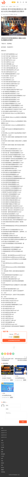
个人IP (4, 376)
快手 (2, 458)
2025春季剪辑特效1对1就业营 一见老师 (20, 378)
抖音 (2, 460)
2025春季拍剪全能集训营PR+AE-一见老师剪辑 (7, 395)
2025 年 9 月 (4, 430)
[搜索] (20, 2)
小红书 (2, 456)
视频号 (2, 469)
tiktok (2, 442)
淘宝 (2, 465)
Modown (15, 474)
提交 (23, 421)
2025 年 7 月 (4, 432)
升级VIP (16, 337)
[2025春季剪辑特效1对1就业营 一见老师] (20, 370)
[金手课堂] (3, 2)
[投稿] (17, 2)
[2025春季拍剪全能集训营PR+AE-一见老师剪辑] (7, 387)
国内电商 (3, 454)
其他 (2, 449)
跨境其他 (3, 472)
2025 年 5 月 (4, 437)
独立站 (2, 467)
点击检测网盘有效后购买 (14, 340)
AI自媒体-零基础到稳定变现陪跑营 (7, 378)
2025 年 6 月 (4, 435)
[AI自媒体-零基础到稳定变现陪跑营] (7, 370)
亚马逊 (2, 447)
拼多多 (2, 463)
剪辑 (12, 14)
